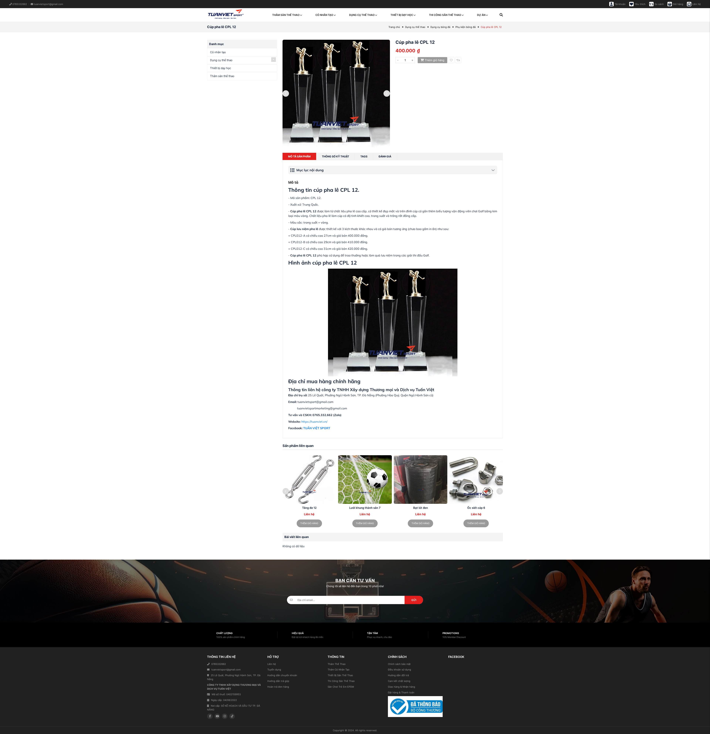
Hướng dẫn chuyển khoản (282, 675)
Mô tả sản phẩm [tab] (299, 156)
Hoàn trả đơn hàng (278, 686)
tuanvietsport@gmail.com (226, 669)
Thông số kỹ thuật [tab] (335, 156)
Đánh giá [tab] (385, 156)
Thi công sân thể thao (445, 14)
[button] (499, 491)
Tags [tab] (363, 156)
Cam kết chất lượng (399, 680)
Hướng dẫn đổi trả (398, 675)
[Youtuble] (217, 716)
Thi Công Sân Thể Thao (341, 680)
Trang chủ (394, 26)
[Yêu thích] (451, 60)
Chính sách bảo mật (399, 664)
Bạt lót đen (420, 508)
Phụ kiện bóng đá (465, 26)
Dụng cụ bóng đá (440, 26)
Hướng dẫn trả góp (278, 680)
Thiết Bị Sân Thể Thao (340, 675)
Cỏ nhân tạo (324, 14)
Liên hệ (271, 664)
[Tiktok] (232, 716)
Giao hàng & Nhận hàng (401, 686)
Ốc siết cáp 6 (476, 508)
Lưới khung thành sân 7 (365, 508)
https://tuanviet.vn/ (314, 421)
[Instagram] (224, 716)
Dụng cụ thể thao (362, 14)
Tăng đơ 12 (309, 508)
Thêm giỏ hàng (434, 60)
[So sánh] (458, 60)
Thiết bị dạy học (401, 14)
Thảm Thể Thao (337, 664)
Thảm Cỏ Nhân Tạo (338, 669)
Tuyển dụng (274, 669)
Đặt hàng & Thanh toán (401, 692)
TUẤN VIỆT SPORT (316, 428)
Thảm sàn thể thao (286, 14)
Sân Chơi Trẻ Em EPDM (341, 686)
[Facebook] (210, 716)
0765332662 (218, 664)
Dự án (481, 14)
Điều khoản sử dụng (399, 669)
